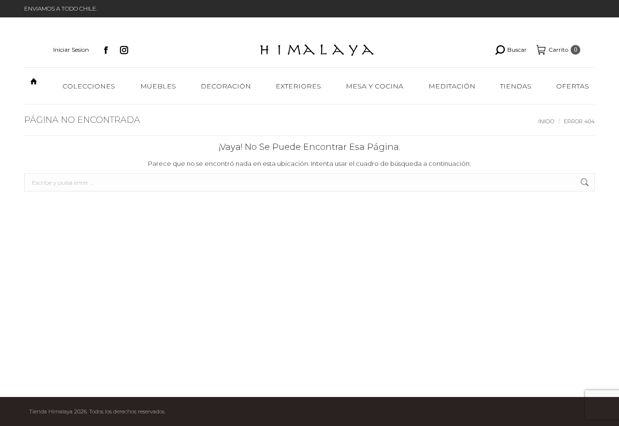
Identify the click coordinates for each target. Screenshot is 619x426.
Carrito (562, 49)
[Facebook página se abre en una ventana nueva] (106, 50)
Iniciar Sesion (71, 49)
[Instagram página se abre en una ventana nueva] (124, 50)
